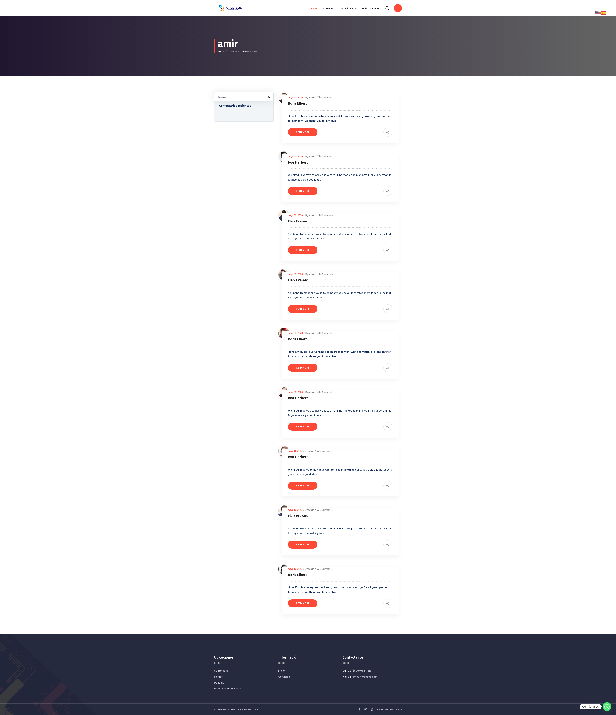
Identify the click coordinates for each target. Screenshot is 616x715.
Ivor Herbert (298, 162)
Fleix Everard (298, 221)
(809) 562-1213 (362, 670)
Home (221, 51)
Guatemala (221, 670)
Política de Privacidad (389, 709)
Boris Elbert (297, 103)
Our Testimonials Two (243, 51)
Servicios (328, 8)
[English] (598, 12)
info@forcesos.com (365, 676)
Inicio (314, 8)
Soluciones (347, 8)
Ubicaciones (369, 8)
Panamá (219, 682)
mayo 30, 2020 (295, 97)
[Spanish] (603, 12)
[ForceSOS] (230, 7)
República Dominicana (228, 688)
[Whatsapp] (607, 706)
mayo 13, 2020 (295, 450)
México (218, 676)
